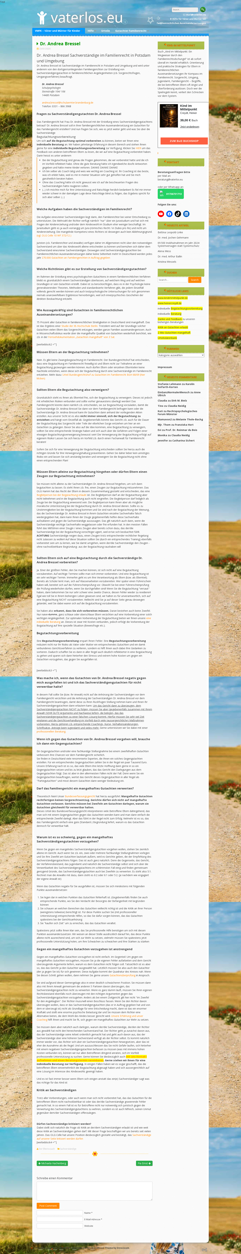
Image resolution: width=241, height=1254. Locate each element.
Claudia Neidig (177, 405)
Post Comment (48, 1205)
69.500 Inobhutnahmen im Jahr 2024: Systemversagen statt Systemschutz (179, 244)
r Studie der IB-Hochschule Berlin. (79, 326)
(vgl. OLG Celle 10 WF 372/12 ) (54, 235)
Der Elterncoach (47, 1149)
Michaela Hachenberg (53, 1163)
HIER (138, 148)
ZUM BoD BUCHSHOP (184, 141)
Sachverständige (68, 1149)
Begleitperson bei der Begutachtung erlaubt (61, 495)
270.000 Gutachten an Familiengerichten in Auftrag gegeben (76, 257)
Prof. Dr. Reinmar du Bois (181, 430)
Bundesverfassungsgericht (80, 796)
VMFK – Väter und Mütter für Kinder (57, 30)
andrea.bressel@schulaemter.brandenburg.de (67, 102)
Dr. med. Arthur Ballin (170, 256)
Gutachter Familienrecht (130, 30)
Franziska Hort (184, 424)
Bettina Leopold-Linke (170, 232)
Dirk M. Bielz (179, 400)
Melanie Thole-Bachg (189, 419)
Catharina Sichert (183, 440)
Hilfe (91, 30)
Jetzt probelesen (189, 126)
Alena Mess (164, 251)
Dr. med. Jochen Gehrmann (173, 237)
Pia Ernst (143, 1163)
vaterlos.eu (87, 17)
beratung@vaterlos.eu (170, 179)
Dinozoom (123, 1247)
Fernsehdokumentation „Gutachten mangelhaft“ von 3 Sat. (81, 337)
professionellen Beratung (51, 731)
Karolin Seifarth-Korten (176, 385)
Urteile (105, 30)
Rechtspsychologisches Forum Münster (177, 412)
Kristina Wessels (167, 261)
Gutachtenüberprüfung (123, 975)
